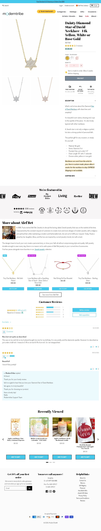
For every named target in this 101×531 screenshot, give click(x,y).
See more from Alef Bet (50, 295)
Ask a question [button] (84, 315)
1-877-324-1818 (52, 481)
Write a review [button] (84, 310)
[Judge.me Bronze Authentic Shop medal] (67, 210)
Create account (69, 5)
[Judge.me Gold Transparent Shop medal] (58, 210)
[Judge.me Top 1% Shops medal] (75, 210)
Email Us (50, 478)
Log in (61, 5)
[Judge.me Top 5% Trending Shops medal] (83, 210)
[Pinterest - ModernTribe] (54, 491)
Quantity (68, 62)
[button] (30, 47)
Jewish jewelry (40, 249)
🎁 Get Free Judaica (82, 5)
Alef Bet (68, 43)
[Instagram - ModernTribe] (50, 491)
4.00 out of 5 (22, 310)
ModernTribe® (53, 523)
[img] (7, 328)
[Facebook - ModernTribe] (47, 491)
